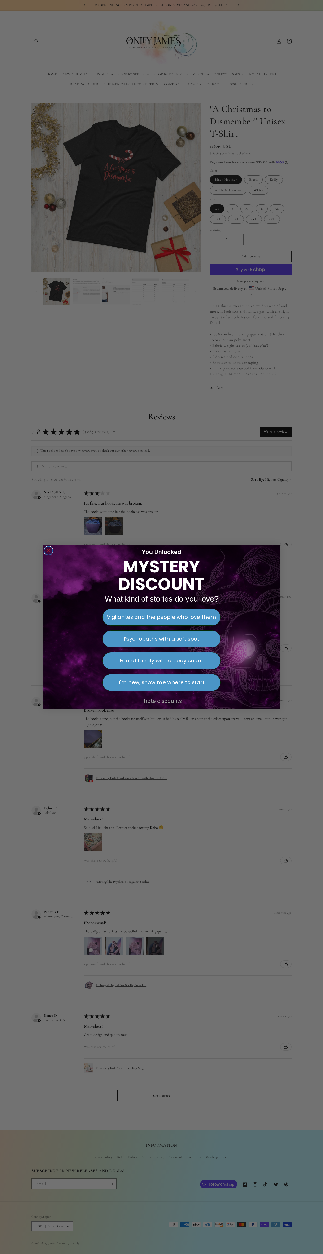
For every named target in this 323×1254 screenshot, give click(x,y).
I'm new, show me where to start (162, 682)
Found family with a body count (161, 660)
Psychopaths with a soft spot (161, 639)
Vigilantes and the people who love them (161, 617)
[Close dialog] (48, 550)
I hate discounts (161, 701)
